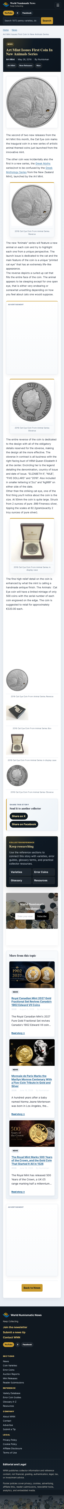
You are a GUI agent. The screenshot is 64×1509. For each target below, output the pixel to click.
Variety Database (11, 1393)
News (14, 30)
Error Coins (41, 872)
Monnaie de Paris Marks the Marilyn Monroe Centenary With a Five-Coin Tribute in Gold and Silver (31, 1081)
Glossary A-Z (9, 1401)
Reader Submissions (13, 1382)
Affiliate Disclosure (12, 1448)
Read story (16, 1033)
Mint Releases (10, 1378)
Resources (40, 880)
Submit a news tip (14, 1332)
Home (6, 30)
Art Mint (10, 59)
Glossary (16, 880)
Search (47, 20)
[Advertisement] (32, 340)
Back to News (32, 1287)
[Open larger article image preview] (32, 205)
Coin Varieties (10, 1365)
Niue (38, 65)
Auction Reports (11, 1374)
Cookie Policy (10, 1444)
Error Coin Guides (12, 1397)
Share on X (19, 816)
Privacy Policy (10, 1440)
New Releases (25, 65)
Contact (7, 1420)
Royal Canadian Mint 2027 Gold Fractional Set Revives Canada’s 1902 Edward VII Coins (31, 1001)
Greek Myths (42, 163)
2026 (14, 1009)
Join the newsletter (15, 1327)
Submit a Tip (9, 1429)
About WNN (9, 1416)
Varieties (16, 872)
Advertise (8, 1425)
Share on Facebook (24, 824)
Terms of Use (10, 1452)
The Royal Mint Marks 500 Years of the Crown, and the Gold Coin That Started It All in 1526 (31, 1160)
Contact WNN (11, 1337)
